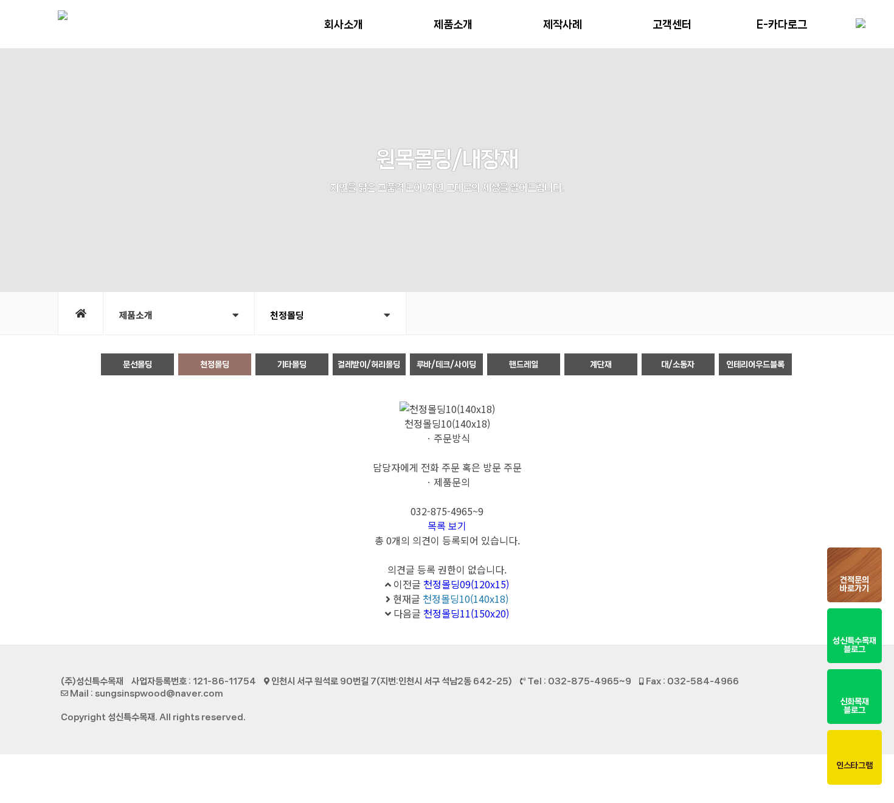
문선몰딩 (137, 364)
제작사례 (562, 24)
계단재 (601, 364)
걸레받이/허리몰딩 (369, 364)
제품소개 (453, 24)
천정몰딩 (214, 364)
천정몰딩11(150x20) (466, 613)
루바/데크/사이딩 (446, 364)
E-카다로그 (782, 24)
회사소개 (343, 24)
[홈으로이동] (80, 313)
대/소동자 (678, 364)
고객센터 (672, 24)
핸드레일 (523, 364)
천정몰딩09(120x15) (466, 584)
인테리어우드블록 (755, 364)
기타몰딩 (292, 364)
